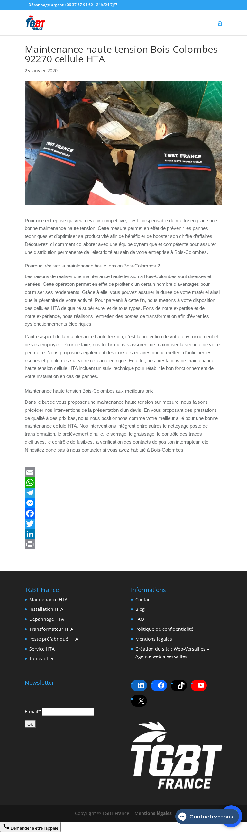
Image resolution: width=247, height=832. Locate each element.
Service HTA (42, 649)
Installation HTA (46, 609)
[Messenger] (123, 503)
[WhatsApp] (123, 482)
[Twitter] (123, 524)
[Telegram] (123, 493)
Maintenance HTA (48, 599)
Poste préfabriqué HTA (53, 639)
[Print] (123, 544)
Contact (143, 599)
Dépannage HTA (46, 619)
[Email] (123, 472)
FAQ (139, 619)
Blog (140, 609)
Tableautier (41, 659)
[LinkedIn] (123, 534)
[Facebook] (123, 513)
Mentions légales (153, 639)
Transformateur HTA (51, 629)
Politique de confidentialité (164, 629)
